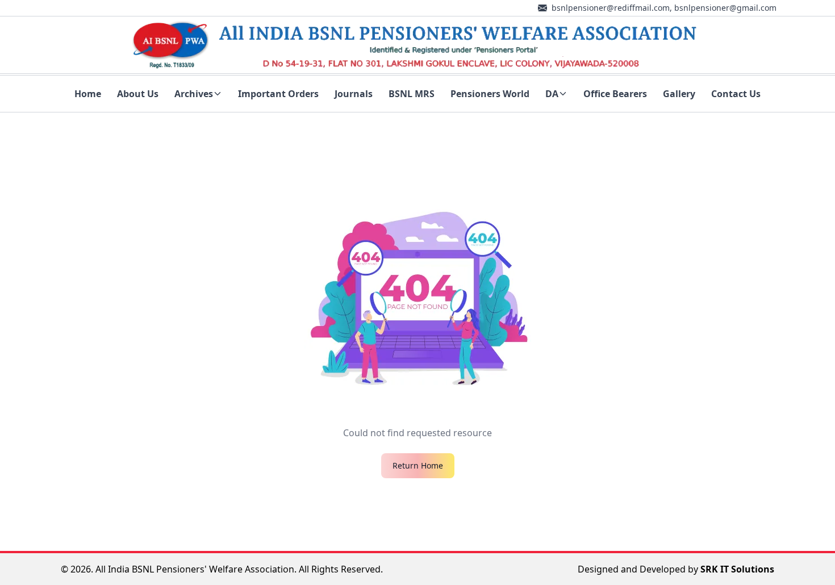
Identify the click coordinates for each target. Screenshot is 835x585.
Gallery (679, 93)
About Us (137, 93)
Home (87, 93)
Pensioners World (489, 93)
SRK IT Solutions (737, 569)
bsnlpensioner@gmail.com (725, 7)
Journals (354, 93)
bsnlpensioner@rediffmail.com (611, 7)
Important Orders (278, 93)
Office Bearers (615, 93)
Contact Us (736, 93)
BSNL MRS (412, 93)
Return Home (418, 465)
